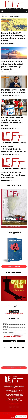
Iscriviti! (14, 341)
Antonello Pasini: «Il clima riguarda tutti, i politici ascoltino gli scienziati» (12, 65)
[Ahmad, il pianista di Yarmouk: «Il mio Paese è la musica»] (14, 164)
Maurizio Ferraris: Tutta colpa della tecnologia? (13, 91)
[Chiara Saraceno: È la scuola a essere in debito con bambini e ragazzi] (14, 107)
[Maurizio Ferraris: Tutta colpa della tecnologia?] (14, 81)
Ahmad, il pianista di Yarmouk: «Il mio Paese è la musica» (13, 175)
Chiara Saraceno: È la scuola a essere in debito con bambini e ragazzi (12, 121)
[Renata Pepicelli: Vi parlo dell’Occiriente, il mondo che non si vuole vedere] (14, 24)
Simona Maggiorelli (7, 43)
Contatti (22, 413)
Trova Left (15, 413)
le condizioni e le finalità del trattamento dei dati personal (13, 336)
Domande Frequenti (14, 415)
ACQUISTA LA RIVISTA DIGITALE (14, 226)
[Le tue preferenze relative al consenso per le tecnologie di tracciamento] (21, 416)
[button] (2, 11)
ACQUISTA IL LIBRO (14, 266)
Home (2, 14)
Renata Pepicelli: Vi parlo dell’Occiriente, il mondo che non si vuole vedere (13, 37)
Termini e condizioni (14, 403)
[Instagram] (14, 407)
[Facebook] (10, 407)
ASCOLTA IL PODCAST (14, 368)
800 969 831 (13, 398)
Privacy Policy (14, 404)
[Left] (14, 4)
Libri (19, 413)
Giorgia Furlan (5, 180)
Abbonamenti (5, 413)
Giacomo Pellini (6, 72)
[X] (17, 407)
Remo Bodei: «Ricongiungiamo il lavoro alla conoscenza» (13, 149)
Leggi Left (10, 413)
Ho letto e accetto (13, 336)
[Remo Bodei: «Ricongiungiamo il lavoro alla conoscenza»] (14, 137)
